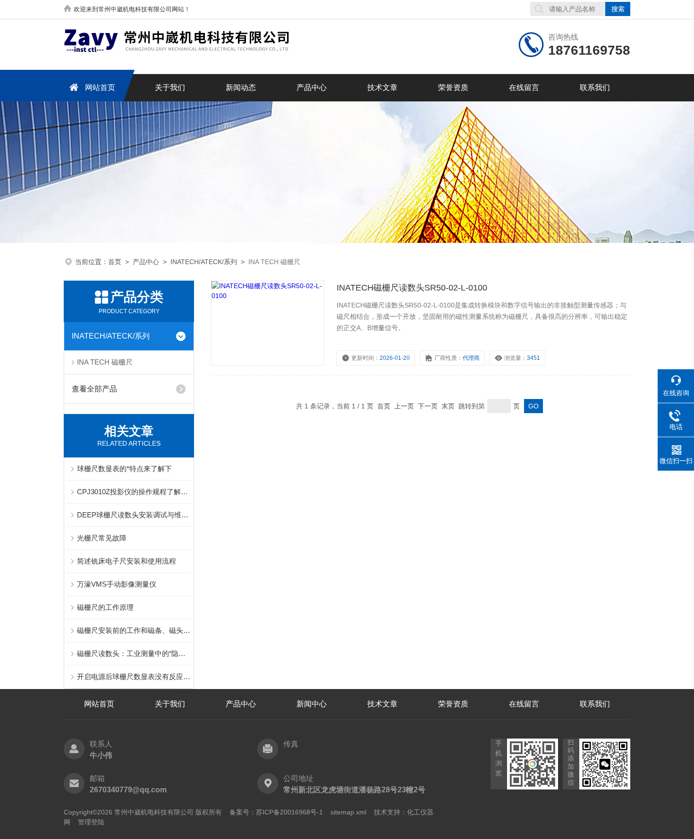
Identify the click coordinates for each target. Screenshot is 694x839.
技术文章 (382, 87)
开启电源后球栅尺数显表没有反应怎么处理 (133, 677)
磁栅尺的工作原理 (105, 607)
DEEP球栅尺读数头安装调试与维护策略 (133, 515)
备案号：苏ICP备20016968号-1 (276, 812)
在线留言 (524, 87)
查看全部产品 (94, 389)
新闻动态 (241, 87)
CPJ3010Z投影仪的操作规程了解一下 (133, 492)
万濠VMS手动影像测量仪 (116, 584)
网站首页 (100, 87)
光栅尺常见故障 (102, 538)
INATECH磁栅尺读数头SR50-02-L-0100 (412, 287)
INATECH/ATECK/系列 (203, 262)
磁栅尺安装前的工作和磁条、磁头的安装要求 (133, 630)
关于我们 (170, 87)
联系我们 (595, 87)
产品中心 (311, 87)
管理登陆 (91, 822)
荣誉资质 (453, 87)
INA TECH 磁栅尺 (105, 362)
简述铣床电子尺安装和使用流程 (126, 561)
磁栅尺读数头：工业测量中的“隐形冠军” (133, 653)
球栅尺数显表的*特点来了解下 (124, 469)
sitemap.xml (348, 812)
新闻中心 (311, 704)
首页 (114, 262)
